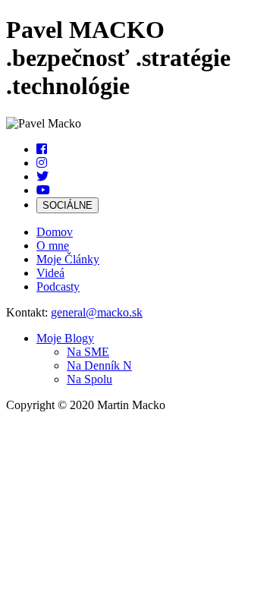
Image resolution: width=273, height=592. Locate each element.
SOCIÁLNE (67, 205)
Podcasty (58, 286)
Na (88, 351)
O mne (52, 245)
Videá (50, 272)
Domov (54, 231)
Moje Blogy (65, 338)
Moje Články (67, 259)
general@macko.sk (97, 312)
